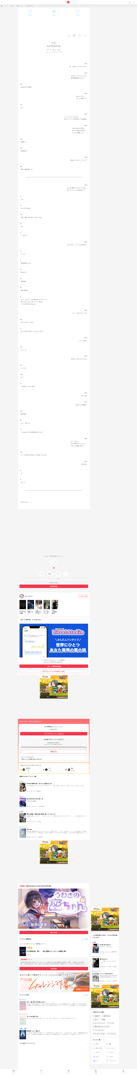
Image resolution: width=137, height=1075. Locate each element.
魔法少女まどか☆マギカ (101, 1026)
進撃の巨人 (106, 1016)
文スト (96, 1019)
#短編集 (22, 886)
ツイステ (110, 1023)
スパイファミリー (99, 1023)
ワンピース (111, 1034)
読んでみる (54, 932)
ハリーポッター (98, 1030)
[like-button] (85, 35)
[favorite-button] (80, 35)
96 (54, 50)
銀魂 (103, 1019)
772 (49, 50)
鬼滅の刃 (96, 1016)
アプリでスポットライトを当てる (54, 734)
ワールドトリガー (99, 1034)
